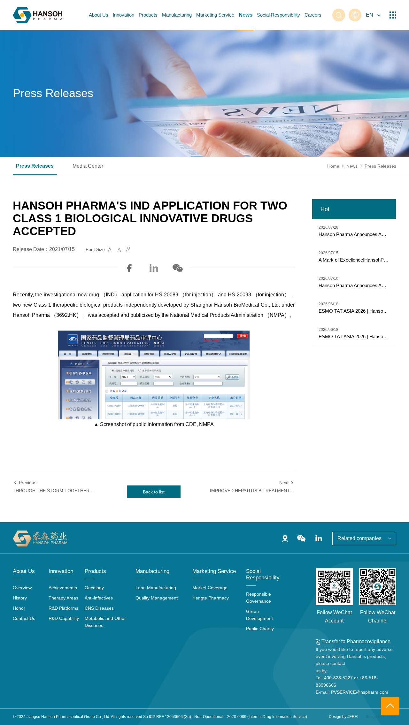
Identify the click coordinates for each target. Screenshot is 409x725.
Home (333, 166)
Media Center (88, 166)
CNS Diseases (99, 608)
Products (148, 15)
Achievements (63, 587)
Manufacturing (177, 15)
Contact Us (24, 618)
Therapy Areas (63, 597)
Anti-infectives (99, 597)
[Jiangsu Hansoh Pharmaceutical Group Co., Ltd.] (38, 15)
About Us (98, 15)
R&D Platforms (63, 608)
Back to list (154, 491)
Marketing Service (215, 15)
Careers (313, 15)
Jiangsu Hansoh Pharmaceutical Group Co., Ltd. (68, 716)
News (245, 15)
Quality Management (156, 597)
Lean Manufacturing (155, 587)
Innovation (123, 15)
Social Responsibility (278, 15)
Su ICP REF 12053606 (163, 716)
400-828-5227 (338, 677)
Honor (19, 608)
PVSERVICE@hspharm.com (359, 692)
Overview (22, 587)
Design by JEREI (343, 716)
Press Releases (35, 166)
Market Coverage (210, 587)
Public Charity (260, 628)
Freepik (389, 716)
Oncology (94, 587)
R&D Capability (64, 618)
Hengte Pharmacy (210, 597)
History (20, 597)
